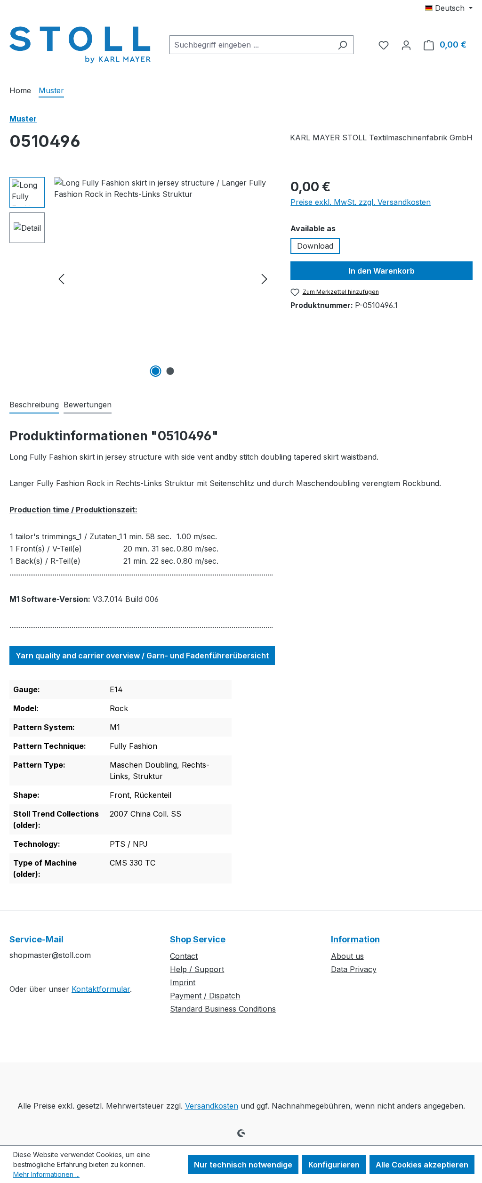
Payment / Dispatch (205, 995)
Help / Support (197, 969)
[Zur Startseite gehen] (80, 43)
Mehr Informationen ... (46, 1174)
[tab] (34, 405)
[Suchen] (342, 44)
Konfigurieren (334, 1164)
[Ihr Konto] (406, 44)
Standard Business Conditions (223, 1008)
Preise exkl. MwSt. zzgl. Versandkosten (360, 202)
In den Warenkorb (382, 270)
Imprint (182, 982)
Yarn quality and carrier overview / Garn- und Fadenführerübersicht (142, 655)
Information (355, 939)
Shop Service (197, 939)
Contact (184, 956)
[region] (140, 278)
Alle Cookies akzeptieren (422, 1164)
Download (315, 246)
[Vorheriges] (61, 278)
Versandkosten (211, 1105)
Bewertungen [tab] (88, 404)
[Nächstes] (264, 278)
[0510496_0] (163, 278)
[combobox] (250, 44)
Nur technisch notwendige (243, 1164)
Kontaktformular (101, 989)
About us (347, 956)
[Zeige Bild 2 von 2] (170, 371)
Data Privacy (354, 969)
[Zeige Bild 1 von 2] (155, 371)
